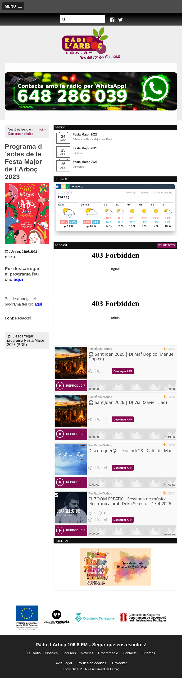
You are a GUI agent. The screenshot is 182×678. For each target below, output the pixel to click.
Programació (108, 653)
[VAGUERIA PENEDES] (56, 617)
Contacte (130, 653)
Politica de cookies (91, 663)
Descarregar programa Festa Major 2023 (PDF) (25, 340)
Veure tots (166, 245)
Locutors (69, 653)
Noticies (51, 653)
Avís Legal (63, 663)
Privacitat (119, 663)
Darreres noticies (20, 134)
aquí (18, 279)
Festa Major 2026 (85, 134)
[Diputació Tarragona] (94, 617)
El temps (148, 653)
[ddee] (115, 567)
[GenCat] (143, 617)
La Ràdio (34, 653)
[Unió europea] (27, 617)
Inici (39, 129)
